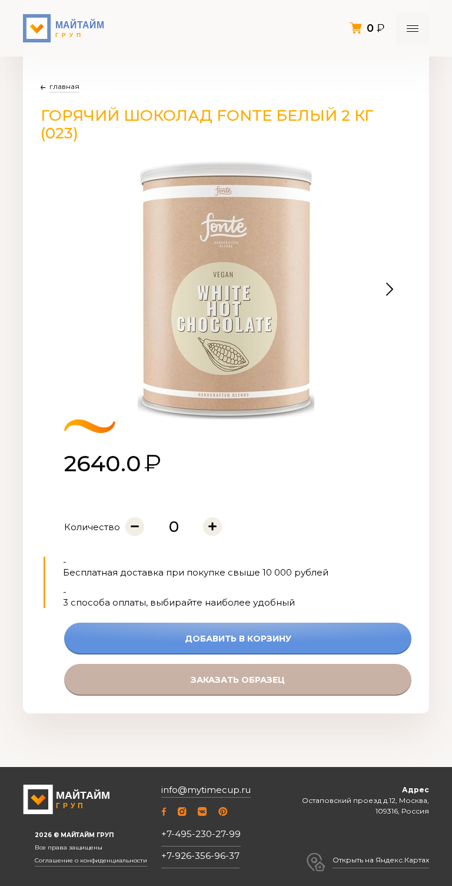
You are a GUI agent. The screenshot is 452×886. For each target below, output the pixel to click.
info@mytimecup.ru (206, 790)
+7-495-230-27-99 (201, 833)
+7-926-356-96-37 (200, 855)
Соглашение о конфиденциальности (91, 860)
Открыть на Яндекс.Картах (381, 859)
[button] (389, 290)
